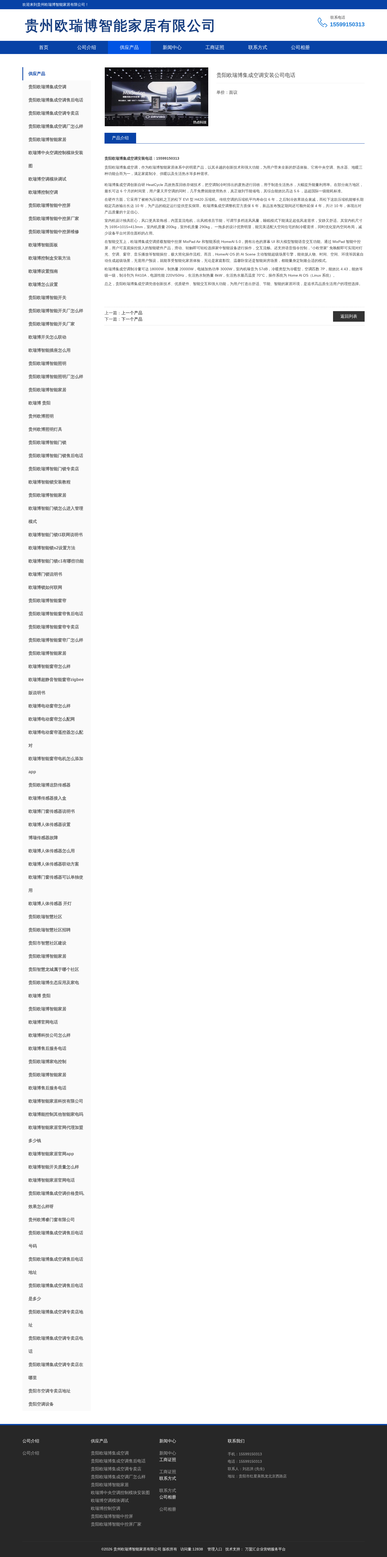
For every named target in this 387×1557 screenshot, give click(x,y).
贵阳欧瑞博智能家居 (47, 139)
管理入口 (214, 1549)
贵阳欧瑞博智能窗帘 (47, 600)
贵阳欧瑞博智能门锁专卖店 (53, 469)
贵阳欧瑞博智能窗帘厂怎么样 (55, 640)
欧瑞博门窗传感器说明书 (51, 811)
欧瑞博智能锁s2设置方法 (51, 548)
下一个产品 (131, 319)
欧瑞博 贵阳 (39, 403)
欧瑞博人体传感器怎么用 (51, 851)
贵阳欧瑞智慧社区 (45, 916)
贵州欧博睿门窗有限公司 (51, 1219)
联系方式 (257, 47)
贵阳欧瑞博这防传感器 (49, 785)
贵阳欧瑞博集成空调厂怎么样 (55, 126)
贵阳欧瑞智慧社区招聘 (49, 930)
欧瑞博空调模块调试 (47, 179)
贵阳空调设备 (41, 1404)
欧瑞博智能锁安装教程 (49, 482)
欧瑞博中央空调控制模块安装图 (55, 159)
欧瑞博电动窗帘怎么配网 (51, 719)
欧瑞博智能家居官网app (51, 1154)
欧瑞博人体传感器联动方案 (53, 864)
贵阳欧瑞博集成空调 (47, 87)
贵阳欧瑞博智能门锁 (47, 442)
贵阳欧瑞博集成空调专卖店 (53, 113)
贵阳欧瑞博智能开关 (47, 297)
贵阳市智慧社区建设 (47, 943)
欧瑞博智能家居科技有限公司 (55, 1101)
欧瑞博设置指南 (43, 271)
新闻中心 (172, 47)
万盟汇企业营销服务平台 (265, 1549)
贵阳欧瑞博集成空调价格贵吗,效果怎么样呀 (56, 1200)
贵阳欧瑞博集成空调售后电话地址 (55, 1266)
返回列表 (348, 316)
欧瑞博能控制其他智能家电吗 (55, 1114)
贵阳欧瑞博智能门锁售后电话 (55, 455)
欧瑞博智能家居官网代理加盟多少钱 (55, 1134)
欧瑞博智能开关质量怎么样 (53, 1167)
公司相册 (300, 47)
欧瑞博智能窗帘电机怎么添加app (55, 765)
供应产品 (129, 47)
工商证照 (214, 47)
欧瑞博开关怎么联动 (47, 337)
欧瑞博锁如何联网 (45, 587)
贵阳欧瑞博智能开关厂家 (51, 324)
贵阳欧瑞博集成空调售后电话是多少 (55, 1292)
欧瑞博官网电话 (43, 1022)
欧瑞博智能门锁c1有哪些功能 (56, 561)
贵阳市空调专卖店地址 (49, 1391)
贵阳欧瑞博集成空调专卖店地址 (55, 1318)
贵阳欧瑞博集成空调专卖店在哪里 (55, 1371)
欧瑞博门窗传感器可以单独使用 (55, 884)
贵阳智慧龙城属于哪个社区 (53, 969)
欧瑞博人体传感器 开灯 (50, 903)
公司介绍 (86, 47)
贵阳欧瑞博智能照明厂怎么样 (55, 376)
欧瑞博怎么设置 (43, 284)
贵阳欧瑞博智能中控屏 (49, 205)
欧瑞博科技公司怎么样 (49, 1035)
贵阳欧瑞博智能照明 (47, 363)
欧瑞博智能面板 (43, 245)
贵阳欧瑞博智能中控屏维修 (53, 231)
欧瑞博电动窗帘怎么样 (49, 706)
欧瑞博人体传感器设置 (49, 824)
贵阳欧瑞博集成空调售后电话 (55, 100)
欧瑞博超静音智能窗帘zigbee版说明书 (56, 686)
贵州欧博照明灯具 (45, 429)
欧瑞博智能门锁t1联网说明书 (55, 534)
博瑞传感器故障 (43, 837)
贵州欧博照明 (41, 416)
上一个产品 (131, 313)
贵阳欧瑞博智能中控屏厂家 (53, 218)
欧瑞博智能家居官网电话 (51, 1180)
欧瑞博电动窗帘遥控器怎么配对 (55, 739)
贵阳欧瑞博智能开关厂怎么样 (55, 311)
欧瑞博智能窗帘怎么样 (49, 666)
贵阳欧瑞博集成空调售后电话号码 (55, 1239)
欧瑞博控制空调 (43, 192)
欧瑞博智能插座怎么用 (49, 350)
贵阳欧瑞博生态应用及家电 (53, 982)
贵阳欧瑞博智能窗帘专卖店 (53, 627)
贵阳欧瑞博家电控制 (47, 1061)
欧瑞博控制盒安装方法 (49, 258)
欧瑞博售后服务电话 (47, 1048)
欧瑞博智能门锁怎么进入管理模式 (55, 515)
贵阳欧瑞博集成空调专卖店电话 (55, 1345)
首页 (43, 47)
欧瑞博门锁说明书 (45, 574)
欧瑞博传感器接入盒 (47, 798)
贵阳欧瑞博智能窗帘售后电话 (55, 613)
